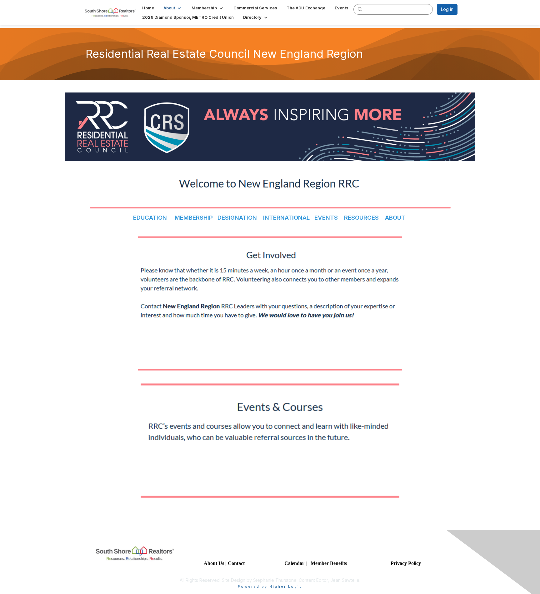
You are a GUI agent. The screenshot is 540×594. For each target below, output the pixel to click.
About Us (214, 563)
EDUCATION (150, 217)
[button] (173, 7)
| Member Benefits (326, 563)
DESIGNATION (237, 217)
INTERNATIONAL (286, 217)
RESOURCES (361, 217)
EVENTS (326, 217)
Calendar (295, 563)
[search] (360, 9)
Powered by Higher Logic (270, 586)
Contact (237, 563)
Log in (447, 9)
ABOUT (395, 217)
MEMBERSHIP (194, 217)
